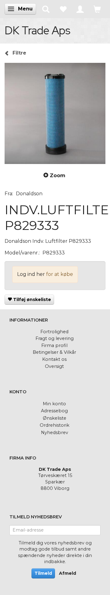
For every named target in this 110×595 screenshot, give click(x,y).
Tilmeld (43, 573)
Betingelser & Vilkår (54, 352)
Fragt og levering (54, 338)
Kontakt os (54, 359)
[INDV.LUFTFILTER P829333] (55, 113)
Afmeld (67, 573)
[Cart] (97, 9)
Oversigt (54, 366)
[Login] (80, 9)
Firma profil (54, 345)
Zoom (57, 175)
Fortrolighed (54, 331)
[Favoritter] (63, 9)
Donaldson (29, 193)
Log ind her (31, 274)
